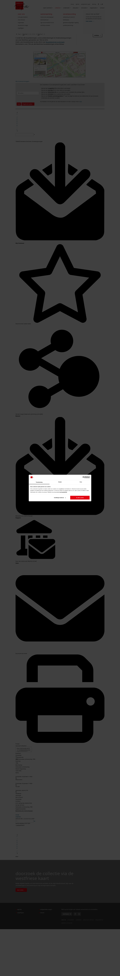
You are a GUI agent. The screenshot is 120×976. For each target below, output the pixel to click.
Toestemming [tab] (39, 482)
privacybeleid (63, 492)
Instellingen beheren (59, 497)
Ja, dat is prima (80, 497)
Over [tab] (81, 481)
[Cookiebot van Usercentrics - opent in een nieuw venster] (84, 477)
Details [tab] (60, 481)
